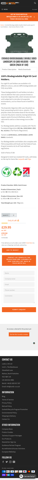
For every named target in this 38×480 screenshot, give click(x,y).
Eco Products (6, 439)
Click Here (29, 243)
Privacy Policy (7, 403)
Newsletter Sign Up (9, 442)
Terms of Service (8, 400)
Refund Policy (7, 406)
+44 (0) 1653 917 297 (13, 383)
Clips (29, 159)
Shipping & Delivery (9, 416)
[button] (19, 334)
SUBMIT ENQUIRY (19, 310)
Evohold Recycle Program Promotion (15, 409)
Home (2, 25)
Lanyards (21, 159)
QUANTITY (5, 215)
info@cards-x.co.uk (13, 386)
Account (34, 9)
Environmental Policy (9, 413)
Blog (3, 396)
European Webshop (9, 452)
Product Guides (7, 432)
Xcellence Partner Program (11, 445)
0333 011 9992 (9, 380)
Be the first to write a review (19, 334)
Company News (7, 429)
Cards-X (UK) (10, 468)
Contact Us (6, 419)
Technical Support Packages (12, 435)
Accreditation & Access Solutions (13, 448)
